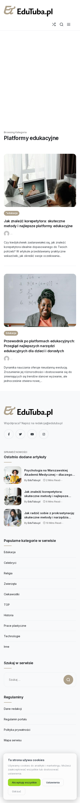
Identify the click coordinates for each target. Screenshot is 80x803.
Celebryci (10, 562)
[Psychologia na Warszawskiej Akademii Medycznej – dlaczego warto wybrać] (12, 475)
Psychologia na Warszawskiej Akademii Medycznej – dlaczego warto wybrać (48, 472)
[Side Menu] (68, 24)
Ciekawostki (11, 594)
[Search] (61, 24)
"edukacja (11, 213)
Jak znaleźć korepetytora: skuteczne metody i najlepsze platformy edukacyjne (46, 494)
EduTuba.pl (34, 480)
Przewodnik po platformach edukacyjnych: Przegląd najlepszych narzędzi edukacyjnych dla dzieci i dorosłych (39, 346)
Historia (8, 615)
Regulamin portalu (15, 719)
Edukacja (11, 333)
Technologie (12, 636)
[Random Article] (54, 24)
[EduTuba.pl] (7, 233)
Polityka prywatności (17, 729)
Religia (8, 573)
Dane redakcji (13, 708)
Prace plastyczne (15, 625)
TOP (7, 604)
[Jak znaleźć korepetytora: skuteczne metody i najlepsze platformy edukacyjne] (40, 180)
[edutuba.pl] (28, 11)
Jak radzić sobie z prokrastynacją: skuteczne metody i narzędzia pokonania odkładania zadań (49, 515)
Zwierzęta (10, 583)
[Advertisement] (40, 82)
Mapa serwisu (13, 740)
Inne (6, 646)
